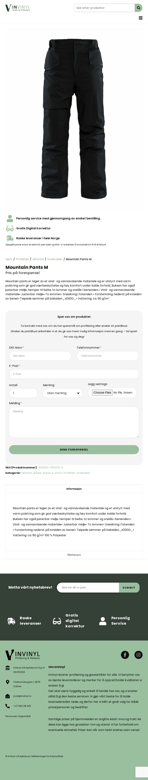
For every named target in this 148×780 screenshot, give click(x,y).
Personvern (11, 716)
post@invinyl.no (22, 696)
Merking (48, 385)
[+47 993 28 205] (7, 706)
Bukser (38, 473)
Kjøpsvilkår (25, 716)
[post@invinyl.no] (7, 696)
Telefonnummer (89, 348)
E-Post (14, 366)
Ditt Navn (16, 348)
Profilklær (22, 259)
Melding (15, 403)
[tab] (74, 489)
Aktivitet (38, 259)
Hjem (8, 259)
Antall (13, 385)
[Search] (138, 8)
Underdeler (55, 259)
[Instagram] (138, 655)
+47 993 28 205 (22, 706)
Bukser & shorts (52, 473)
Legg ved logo (97, 384)
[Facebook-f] (125, 655)
